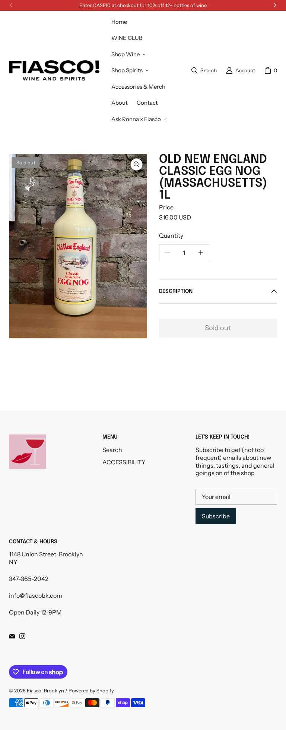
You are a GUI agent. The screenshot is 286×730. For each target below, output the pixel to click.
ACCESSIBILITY (124, 462)
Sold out (218, 328)
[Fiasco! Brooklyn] (54, 70)
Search (112, 450)
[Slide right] (275, 5)
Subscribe (216, 516)
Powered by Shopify (91, 690)
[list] (78, 246)
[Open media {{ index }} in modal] (78, 246)
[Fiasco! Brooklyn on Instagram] (22, 636)
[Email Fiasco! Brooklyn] (12, 636)
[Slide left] (11, 5)
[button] (128, 54)
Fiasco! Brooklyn (45, 690)
